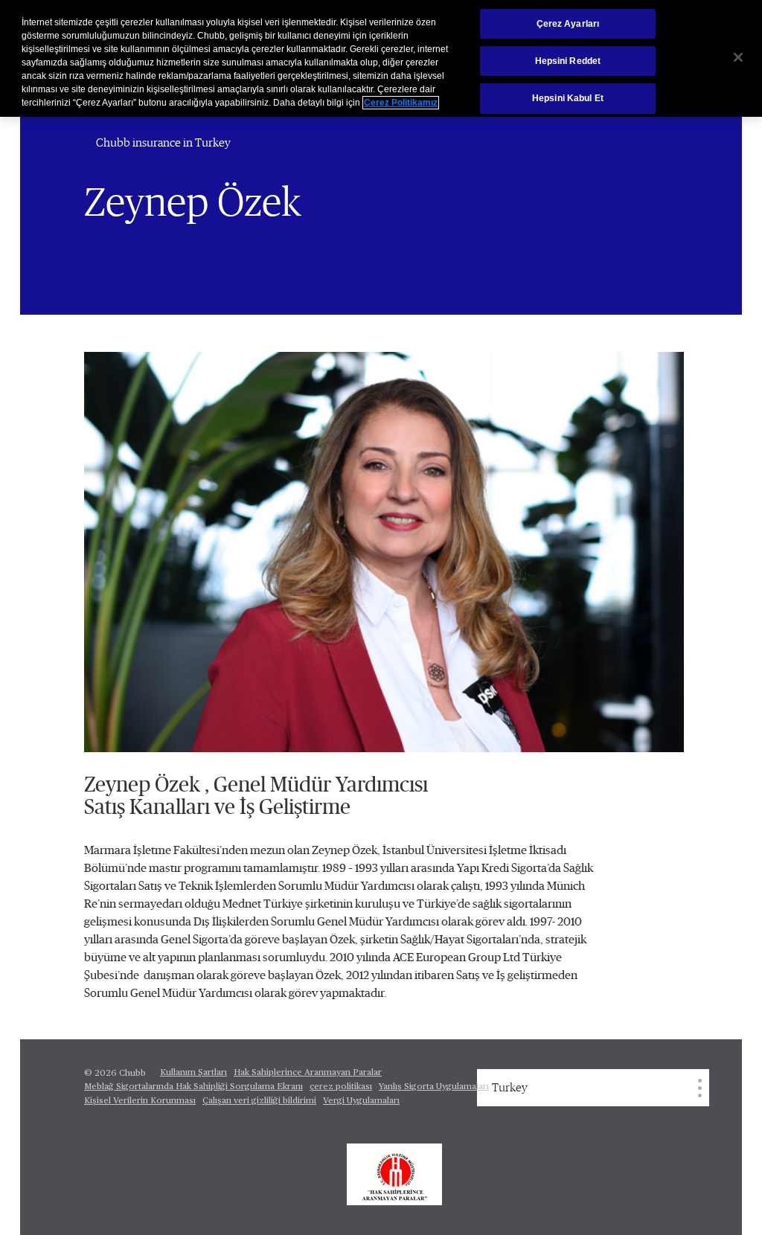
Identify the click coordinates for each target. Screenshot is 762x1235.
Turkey (510, 1088)
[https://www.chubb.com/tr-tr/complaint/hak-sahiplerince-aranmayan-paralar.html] (394, 1175)
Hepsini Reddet (568, 61)
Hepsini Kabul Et (567, 98)
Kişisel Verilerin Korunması (140, 1101)
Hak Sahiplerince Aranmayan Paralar (308, 1072)
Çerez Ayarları (568, 24)
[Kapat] (738, 57)
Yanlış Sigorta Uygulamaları (434, 1086)
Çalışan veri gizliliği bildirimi (259, 1101)
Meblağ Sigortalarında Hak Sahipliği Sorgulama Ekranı (193, 1086)
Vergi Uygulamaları (361, 1101)
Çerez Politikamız (401, 102)
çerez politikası (341, 1086)
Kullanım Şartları (193, 1072)
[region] (381, 58)
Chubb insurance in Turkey (163, 143)
